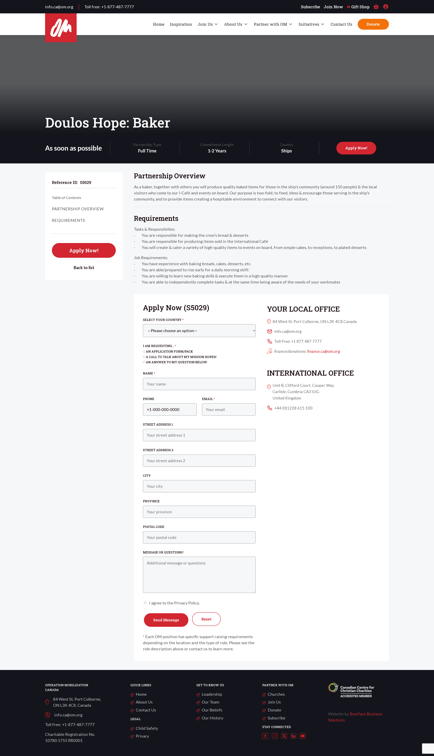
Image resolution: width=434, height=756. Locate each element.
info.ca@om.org (68, 714)
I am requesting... (159, 346)
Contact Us (341, 24)
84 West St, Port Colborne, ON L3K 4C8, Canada (77, 702)
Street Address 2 (158, 450)
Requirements (68, 220)
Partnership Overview (78, 208)
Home (158, 24)
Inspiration (181, 24)
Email (208, 399)
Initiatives (309, 24)
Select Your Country (163, 320)
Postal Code (153, 527)
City (147, 476)
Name (149, 373)
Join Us (205, 24)
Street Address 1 (158, 424)
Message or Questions (163, 552)
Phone (148, 399)
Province (151, 501)
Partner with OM (270, 24)
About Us (233, 24)
